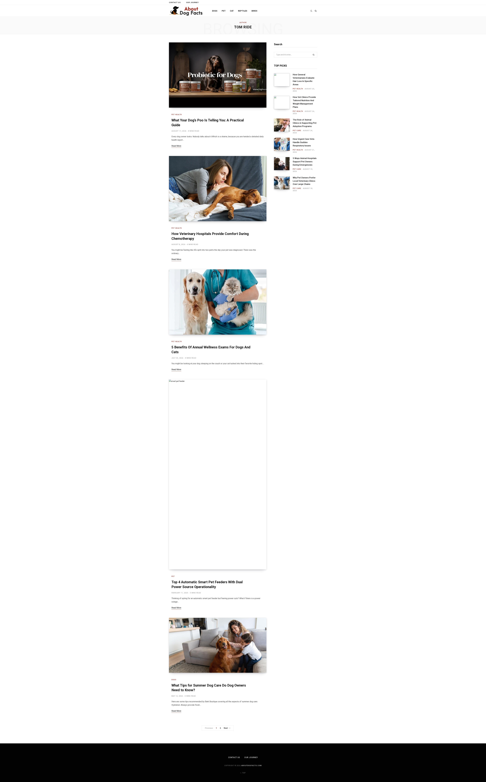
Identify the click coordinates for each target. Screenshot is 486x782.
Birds (254, 11)
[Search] (316, 11)
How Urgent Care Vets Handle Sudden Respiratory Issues (303, 142)
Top (244, 773)
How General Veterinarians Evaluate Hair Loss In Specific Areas (303, 79)
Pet (224, 11)
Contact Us (175, 2)
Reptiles (242, 11)
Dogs (214, 11)
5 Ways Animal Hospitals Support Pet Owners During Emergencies (305, 161)
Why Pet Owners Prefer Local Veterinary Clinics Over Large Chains (304, 180)
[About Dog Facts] (186, 11)
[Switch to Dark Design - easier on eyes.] (311, 11)
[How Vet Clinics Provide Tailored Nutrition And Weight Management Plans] (283, 105)
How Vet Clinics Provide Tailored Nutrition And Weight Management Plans (304, 102)
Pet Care (297, 130)
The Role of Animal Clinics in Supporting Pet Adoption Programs (304, 123)
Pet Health (176, 114)
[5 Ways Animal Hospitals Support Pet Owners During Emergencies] (283, 165)
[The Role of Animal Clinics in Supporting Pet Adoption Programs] (283, 126)
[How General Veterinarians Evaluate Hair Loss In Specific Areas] (283, 82)
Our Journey (192, 2)
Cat (232, 11)
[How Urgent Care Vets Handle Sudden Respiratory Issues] (283, 145)
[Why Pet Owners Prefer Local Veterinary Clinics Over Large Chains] (283, 184)
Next (226, 728)
